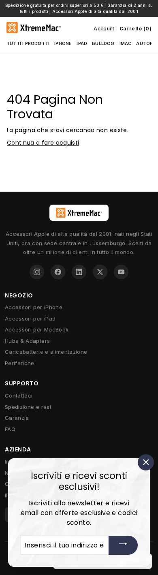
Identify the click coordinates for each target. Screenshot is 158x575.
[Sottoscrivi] (123, 545)
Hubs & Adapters (27, 341)
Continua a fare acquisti (43, 143)
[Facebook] (58, 272)
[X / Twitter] (100, 272)
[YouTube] (121, 272)
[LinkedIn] (79, 272)
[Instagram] (37, 272)
